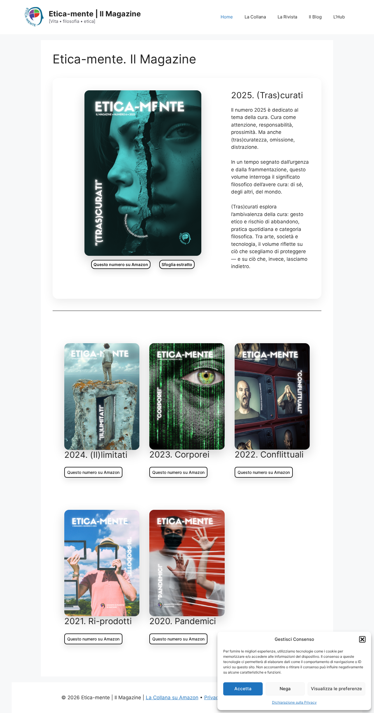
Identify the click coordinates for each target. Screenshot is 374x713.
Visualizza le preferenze (336, 688)
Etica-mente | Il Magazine (95, 13)
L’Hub (339, 17)
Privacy (212, 697)
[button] (362, 639)
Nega (285, 688)
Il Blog (315, 17)
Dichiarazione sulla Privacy (294, 702)
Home (227, 17)
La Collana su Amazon (172, 697)
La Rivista (287, 17)
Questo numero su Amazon (121, 264)
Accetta (243, 688)
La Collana (255, 17)
